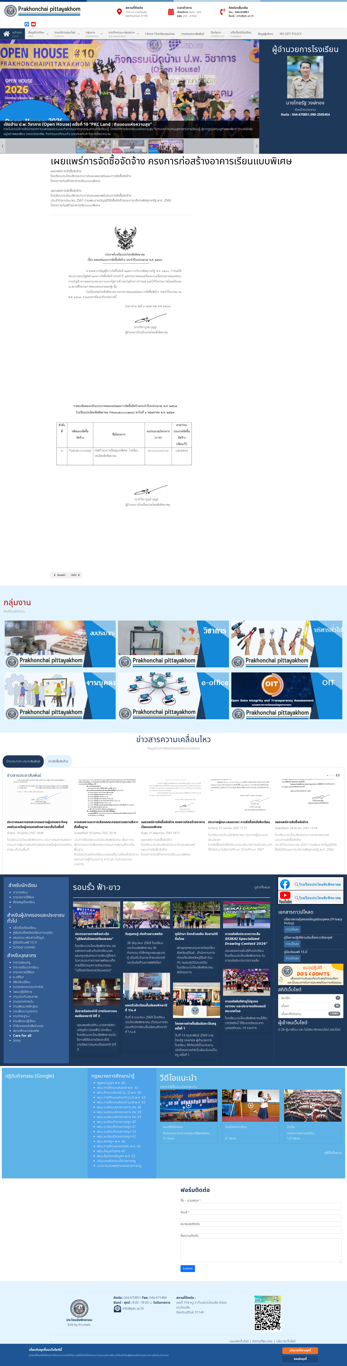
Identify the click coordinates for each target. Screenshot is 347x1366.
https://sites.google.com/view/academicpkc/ (307, 854)
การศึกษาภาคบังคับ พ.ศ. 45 (122, 1146)
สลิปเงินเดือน (21, 982)
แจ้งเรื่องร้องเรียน (24, 927)
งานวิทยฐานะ (21, 1016)
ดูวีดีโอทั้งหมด (333, 1152)
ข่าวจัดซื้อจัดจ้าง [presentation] (58, 761)
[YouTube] (33, 24)
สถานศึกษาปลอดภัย (26, 1030)
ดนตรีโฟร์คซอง (173, 1127)
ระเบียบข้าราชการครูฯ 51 (120, 1126)
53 (139, 1112)
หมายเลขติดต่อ (190, 1224)
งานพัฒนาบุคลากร (25, 1011)
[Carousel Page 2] (329, 775)
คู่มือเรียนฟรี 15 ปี (25, 942)
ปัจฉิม (291, 1127)
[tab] (23, 761)
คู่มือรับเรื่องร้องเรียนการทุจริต (33, 932)
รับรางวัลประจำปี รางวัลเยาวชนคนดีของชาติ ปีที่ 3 (96, 1013)
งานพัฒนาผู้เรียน (24, 1021)
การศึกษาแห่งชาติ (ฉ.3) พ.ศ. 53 (124, 1097)
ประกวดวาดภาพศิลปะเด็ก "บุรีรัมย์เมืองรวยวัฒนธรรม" (94, 936)
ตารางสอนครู (22, 962)
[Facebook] (27, 24)
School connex (24, 947)
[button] (248, 88)
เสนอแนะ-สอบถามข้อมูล (28, 937)
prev (333, 775)
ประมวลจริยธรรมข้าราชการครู (116, 1161)
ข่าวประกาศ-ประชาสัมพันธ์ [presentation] (23, 761)
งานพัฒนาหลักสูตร (25, 1006)
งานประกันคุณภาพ (25, 996)
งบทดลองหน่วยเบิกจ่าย (28, 987)
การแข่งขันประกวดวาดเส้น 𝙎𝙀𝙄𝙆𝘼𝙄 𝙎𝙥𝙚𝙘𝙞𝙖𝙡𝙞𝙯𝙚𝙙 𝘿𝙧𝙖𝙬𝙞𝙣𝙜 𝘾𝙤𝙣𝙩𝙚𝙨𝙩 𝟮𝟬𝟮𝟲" (246, 939)
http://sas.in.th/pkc (318, 859)
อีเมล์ (185, 1212)
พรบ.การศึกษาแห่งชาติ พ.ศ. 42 (117, 1087)
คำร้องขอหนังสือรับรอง (28, 1026)
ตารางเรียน (20, 892)
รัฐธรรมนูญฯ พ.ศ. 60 (111, 1082)
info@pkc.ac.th (245, 16)
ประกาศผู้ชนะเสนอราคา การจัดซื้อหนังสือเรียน (172, 822)
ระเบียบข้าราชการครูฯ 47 (120, 1122)
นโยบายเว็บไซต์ (285, 1341)
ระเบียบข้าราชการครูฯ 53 (120, 1131)
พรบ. (100, 1092)
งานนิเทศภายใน (23, 1001)
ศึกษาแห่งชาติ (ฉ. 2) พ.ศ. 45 (122, 1092)
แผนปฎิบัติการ (22, 991)
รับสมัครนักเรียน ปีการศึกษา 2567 (298, 822)
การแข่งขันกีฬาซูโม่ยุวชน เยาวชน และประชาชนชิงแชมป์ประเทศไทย (245, 1006)
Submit (188, 1268)
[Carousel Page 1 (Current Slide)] (327, 775)
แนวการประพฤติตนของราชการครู (119, 1165)
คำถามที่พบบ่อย (262, 1341)
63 (139, 1117)
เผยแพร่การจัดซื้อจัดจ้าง (224, 822)
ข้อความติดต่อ (189, 1235)
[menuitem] (12, 33)
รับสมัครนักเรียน (236, 1127)
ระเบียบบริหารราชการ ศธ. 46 (122, 1107)
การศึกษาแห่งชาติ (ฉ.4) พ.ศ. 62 (124, 1102)
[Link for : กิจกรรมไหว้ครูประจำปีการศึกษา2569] (129, 88)
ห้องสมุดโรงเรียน (24, 902)
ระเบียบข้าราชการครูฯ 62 (120, 1136)
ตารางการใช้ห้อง (23, 897)
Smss (17, 1040)
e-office (18, 977)
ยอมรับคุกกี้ (300, 1359)
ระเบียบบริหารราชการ (117, 1112)
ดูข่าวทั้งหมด (262, 887)
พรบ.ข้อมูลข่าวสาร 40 (111, 1151)
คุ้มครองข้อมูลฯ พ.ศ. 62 (119, 1156)
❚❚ (338, 775)
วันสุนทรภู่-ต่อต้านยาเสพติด (144, 934)
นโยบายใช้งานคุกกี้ (300, 1350)
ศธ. (135, 1112)
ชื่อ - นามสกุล (191, 1200)
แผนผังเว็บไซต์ (239, 1341)
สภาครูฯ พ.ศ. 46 (114, 1141)
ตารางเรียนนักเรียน (26, 967)
